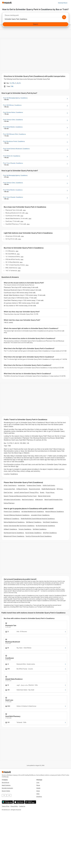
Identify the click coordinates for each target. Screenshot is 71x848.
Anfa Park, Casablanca (49, 532)
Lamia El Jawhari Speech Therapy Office (26, 492)
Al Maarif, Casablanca (10, 529)
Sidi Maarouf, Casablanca (11, 518)
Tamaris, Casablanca (24, 529)
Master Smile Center (44, 496)
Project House (50, 492)
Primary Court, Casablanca (12, 511)
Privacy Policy (14, 806)
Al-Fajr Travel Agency (10, 485)
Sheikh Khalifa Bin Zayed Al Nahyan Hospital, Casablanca (38, 518)
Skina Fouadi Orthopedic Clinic (53, 499)
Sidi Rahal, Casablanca (39, 529)
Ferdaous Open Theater (34, 485)
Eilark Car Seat (8, 492)
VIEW (24, 210)
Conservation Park (9, 489)
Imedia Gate (21, 485)
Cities (37, 793)
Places (38, 785)
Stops (38, 791)
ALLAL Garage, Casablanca (33, 532)
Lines (37, 782)
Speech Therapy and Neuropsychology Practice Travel (20, 496)
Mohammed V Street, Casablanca (14, 536)
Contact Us (22, 806)
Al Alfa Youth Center (49, 485)
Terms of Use (5, 806)
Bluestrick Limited (34, 489)
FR (4, 795)
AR (9, 795)
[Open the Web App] (30, 802)
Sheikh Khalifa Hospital (48, 489)
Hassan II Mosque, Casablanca (54, 511)
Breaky (42, 492)
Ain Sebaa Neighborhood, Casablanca (32, 511)
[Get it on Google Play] (7, 802)
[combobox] (35, 15)
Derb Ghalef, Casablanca (50, 522)
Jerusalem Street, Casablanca (40, 515)
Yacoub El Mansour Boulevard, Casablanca (16, 515)
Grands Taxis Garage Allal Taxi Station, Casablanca (19, 525)
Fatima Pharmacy (9, 503)
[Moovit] (7, 3)
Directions (39, 796)
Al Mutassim (39, 499)
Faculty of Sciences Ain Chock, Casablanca (38, 536)
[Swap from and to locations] (64, 17)
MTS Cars (60, 489)
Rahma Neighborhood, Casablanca (14, 522)
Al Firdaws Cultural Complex (12, 499)
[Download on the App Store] (18, 802)
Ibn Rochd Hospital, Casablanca (45, 525)
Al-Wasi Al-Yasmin (21, 489)
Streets (38, 788)
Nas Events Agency (28, 499)
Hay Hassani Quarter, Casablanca (14, 532)
